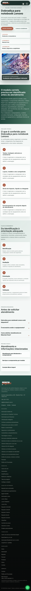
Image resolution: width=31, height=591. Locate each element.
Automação (4, 551)
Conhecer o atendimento (21, 28)
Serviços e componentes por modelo (13, 360)
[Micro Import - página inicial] (14, 3)
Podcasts (3, 459)
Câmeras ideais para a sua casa (8, 443)
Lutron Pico (4, 504)
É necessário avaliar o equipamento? (13, 327)
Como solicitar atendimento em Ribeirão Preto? (11, 334)
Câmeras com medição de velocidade (10, 451)
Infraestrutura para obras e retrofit (9, 425)
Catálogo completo (5, 482)
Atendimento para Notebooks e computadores (11, 354)
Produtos (3, 559)
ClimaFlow (3, 520)
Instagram (3, 405)
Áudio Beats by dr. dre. (6, 537)
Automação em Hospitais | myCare (9, 414)
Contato (3, 565)
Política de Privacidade (6, 462)
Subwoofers (4, 471)
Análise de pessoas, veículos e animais (10, 457)
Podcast (3, 557)
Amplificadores (4, 474)
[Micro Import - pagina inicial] (6, 383)
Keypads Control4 (5, 509)
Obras (2, 562)
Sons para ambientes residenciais (9, 438)
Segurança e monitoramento (8, 430)
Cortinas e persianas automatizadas (9, 422)
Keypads (3, 554)
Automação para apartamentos (8, 491)
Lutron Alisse (4, 499)
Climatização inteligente (7, 419)
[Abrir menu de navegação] (26, 3)
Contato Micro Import (9, 367)
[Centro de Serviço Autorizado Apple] (23, 3)
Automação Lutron (5, 496)
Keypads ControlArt (6, 507)
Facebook (14, 405)
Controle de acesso (6, 523)
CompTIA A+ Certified (6, 542)
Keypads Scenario (5, 517)
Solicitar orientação (7, 28)
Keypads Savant (5, 515)
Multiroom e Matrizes (6, 476)
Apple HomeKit (4, 493)
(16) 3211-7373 (5, 399)
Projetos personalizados (7, 528)
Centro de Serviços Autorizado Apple (10, 534)
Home (2, 549)
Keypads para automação (7, 488)
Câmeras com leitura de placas (8, 449)
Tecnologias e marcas (6, 435)
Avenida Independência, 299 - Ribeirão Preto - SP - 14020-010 (13, 395)
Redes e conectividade (6, 427)
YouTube (9, 405)
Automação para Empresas (7, 416)
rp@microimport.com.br (7, 402)
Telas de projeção (5, 479)
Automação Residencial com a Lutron (10, 540)
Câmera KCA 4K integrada (7, 446)
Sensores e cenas (5, 525)
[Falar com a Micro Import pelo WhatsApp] (28, 588)
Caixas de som (4, 468)
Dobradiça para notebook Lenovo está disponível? (13, 321)
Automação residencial (6, 411)
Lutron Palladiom (5, 501)
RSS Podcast (4, 576)
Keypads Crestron (5, 512)
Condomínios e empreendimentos (9, 432)
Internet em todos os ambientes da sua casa (11, 441)
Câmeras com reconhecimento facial (10, 454)
